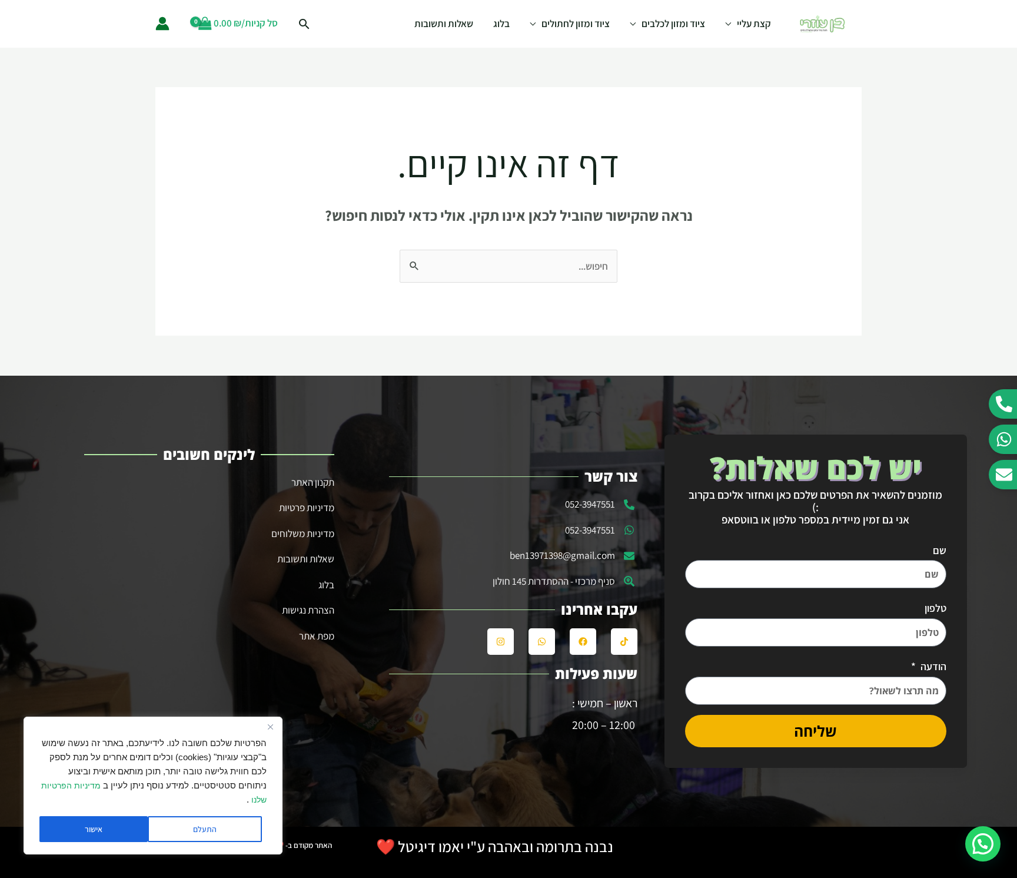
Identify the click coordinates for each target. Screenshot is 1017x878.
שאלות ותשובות (443, 23)
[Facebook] (583, 641)
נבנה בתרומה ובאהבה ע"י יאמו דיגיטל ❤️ (494, 846)
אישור (93, 829)
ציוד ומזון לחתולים (575, 23)
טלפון (935, 608)
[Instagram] (500, 641)
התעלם (205, 829)
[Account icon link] (162, 23)
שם (939, 550)
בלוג (501, 23)
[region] (153, 785)
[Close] (270, 727)
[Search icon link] (304, 23)
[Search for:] (508, 266)
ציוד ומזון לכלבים (673, 23)
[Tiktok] (624, 641)
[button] (983, 844)
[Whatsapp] (542, 641)
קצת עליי (754, 23)
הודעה (932, 666)
